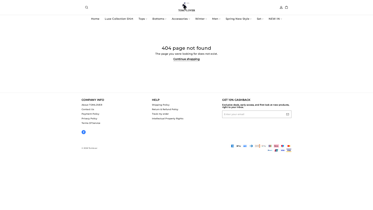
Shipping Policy (160, 105)
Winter (200, 18)
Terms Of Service (91, 123)
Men (215, 18)
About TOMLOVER (92, 105)
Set (259, 18)
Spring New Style (237, 18)
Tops (142, 18)
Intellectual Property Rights (167, 118)
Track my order (160, 114)
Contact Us (88, 109)
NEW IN (274, 18)
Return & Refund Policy (165, 109)
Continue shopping (186, 59)
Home (95, 18)
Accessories (180, 18)
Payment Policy (90, 114)
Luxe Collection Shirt (119, 18)
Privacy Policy (89, 118)
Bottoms (158, 18)
